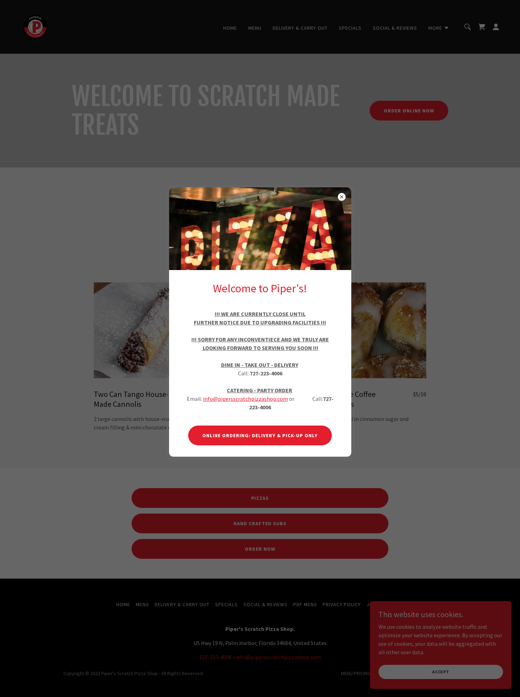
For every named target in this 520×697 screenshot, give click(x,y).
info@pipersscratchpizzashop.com (245, 398)
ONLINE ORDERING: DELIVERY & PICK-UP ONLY (260, 435)
